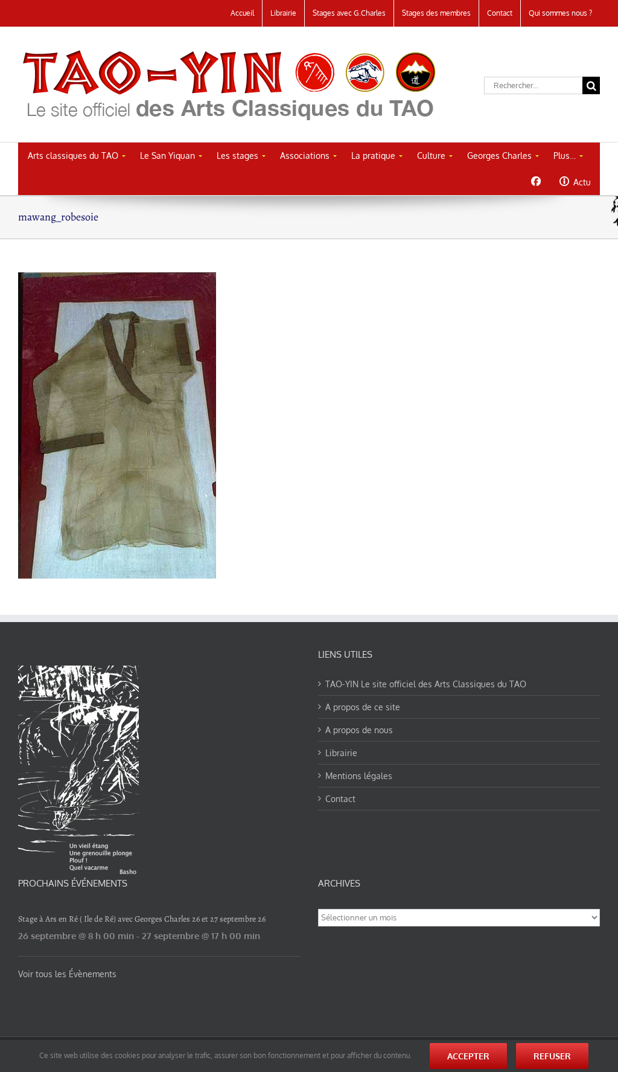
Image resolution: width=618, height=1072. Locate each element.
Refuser (552, 1056)
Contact (340, 799)
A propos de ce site (362, 707)
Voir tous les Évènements (67, 974)
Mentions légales (358, 776)
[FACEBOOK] (535, 181)
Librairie (341, 753)
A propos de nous (359, 730)
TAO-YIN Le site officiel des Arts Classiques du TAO (425, 684)
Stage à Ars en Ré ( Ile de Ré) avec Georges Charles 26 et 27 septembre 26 (142, 919)
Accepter (468, 1056)
